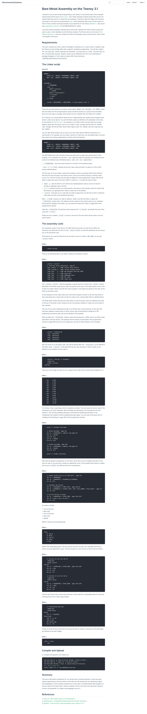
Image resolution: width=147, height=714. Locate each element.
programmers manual (51, 26)
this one (59, 122)
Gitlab (142, 2)
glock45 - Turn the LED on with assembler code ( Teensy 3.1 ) (63, 703)
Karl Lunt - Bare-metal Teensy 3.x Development (59, 699)
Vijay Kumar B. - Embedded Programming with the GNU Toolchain (65, 701)
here (70, 21)
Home (128, 2)
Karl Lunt (64, 17)
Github (134, 2)
